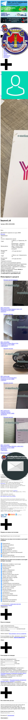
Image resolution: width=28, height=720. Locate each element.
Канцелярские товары (8, 580)
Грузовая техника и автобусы (9, 550)
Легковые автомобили (8, 545)
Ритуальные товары (7, 579)
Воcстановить (4, 718)
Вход (2, 640)
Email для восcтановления (7, 711)
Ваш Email (3, 536)
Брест (2, 496)
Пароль (16, 627)
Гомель (7, 496)
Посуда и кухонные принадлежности (11, 584)
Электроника (5, 568)
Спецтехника (5, 546)
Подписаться (4, 606)
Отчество (17, 663)
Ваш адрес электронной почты (8, 659)
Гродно (10, 496)
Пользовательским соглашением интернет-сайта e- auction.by (13, 680)
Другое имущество (7, 549)
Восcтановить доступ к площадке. (17, 633)
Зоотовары (5, 596)
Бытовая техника (6, 567)
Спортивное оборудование (9, 590)
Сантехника (5, 581)
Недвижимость (6, 543)
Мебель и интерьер (7, 571)
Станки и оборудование (8, 548)
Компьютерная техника (8, 565)
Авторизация (10, 715)
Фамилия (17, 660)
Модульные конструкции (8, 601)
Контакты (6, 57)
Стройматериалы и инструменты (10, 583)
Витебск (4, 496)
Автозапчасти (5, 592)
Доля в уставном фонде (8, 555)
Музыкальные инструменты (9, 599)
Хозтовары (5, 598)
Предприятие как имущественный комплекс (13, 556)
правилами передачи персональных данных (11, 604)
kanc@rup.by (3, 483)
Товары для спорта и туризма (9, 577)
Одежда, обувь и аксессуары (9, 576)
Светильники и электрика (9, 586)
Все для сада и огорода (8, 587)
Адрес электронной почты (7, 625)
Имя (16, 662)
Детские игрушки (6, 589)
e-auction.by (15, 490)
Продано (3, 234)
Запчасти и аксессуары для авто (10, 574)
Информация (7, 55)
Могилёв (13, 496)
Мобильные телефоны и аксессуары (11, 564)
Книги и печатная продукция (9, 595)
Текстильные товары (7, 593)
